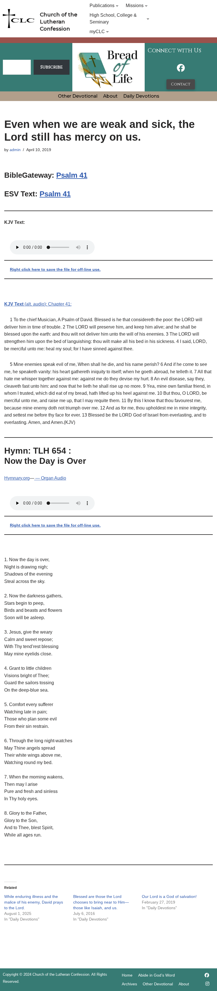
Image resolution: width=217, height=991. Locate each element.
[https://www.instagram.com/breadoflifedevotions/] (207, 983)
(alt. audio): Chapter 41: (37, 304)
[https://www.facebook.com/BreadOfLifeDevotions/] (181, 69)
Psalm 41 (71, 175)
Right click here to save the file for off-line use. (55, 269)
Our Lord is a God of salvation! (169, 896)
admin (15, 149)
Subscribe (51, 67)
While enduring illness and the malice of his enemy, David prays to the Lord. (33, 902)
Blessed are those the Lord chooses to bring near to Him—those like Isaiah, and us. (101, 902)
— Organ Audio (50, 478)
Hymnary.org (17, 478)
